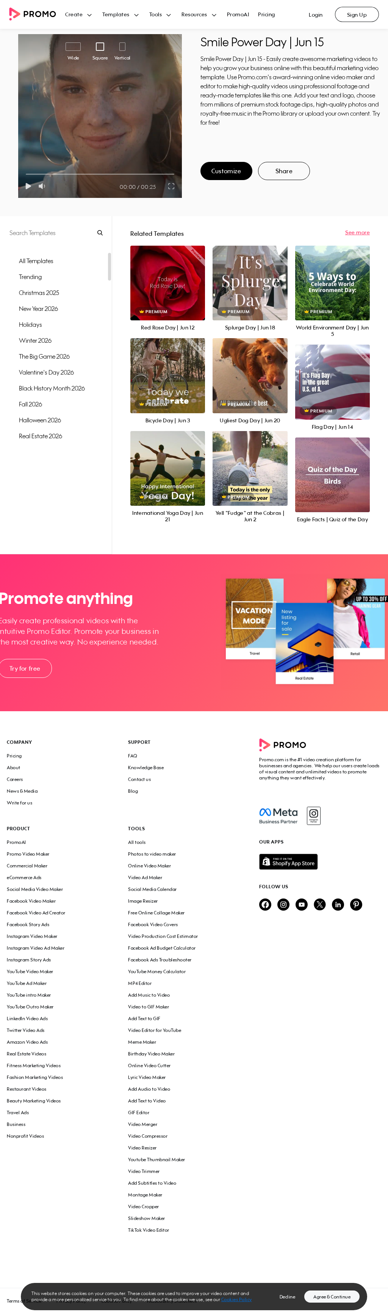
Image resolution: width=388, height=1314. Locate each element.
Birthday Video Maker (151, 1054)
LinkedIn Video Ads (27, 1018)
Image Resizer (143, 901)
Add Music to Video (149, 995)
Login (316, 14)
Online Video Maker (149, 866)
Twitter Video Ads (26, 1030)
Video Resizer (142, 1148)
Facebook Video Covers (153, 924)
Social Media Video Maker (35, 889)
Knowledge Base (146, 767)
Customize (226, 171)
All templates (36, 261)
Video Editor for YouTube (154, 1030)
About (13, 767)
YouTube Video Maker (30, 971)
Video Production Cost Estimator (163, 936)
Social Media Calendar (152, 889)
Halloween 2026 (40, 420)
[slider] (25, 174)
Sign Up (357, 14)
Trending (30, 277)
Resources (194, 14)
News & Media (22, 791)
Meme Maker (142, 1042)
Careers (15, 779)
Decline (288, 1297)
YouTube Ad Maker (27, 983)
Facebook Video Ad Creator (36, 913)
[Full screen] (171, 186)
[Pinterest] (356, 905)
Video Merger (142, 1124)
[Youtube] (302, 905)
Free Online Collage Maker (156, 913)
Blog (133, 791)
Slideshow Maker (146, 1218)
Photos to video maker (152, 854)
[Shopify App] (320, 862)
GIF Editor (138, 1112)
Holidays (30, 324)
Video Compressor (147, 1136)
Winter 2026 (35, 340)
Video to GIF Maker (148, 1007)
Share (284, 171)
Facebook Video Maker (31, 901)
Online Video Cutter (149, 1065)
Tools (155, 14)
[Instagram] (314, 816)
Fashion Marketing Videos (35, 1077)
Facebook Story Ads (28, 924)
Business (16, 1124)
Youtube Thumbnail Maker (156, 1159)
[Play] (28, 186)
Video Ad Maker (145, 877)
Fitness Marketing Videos (34, 1065)
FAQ (133, 756)
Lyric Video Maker (147, 1077)
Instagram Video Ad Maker (35, 948)
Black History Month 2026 (52, 388)
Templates (116, 14)
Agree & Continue (331, 1297)
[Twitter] (320, 905)
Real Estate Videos (26, 1054)
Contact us (139, 779)
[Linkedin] (338, 905)
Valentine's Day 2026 (46, 372)
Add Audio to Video (149, 1089)
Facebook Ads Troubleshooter (160, 960)
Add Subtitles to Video (152, 1183)
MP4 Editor (140, 983)
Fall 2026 (30, 404)
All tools (137, 842)
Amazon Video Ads (27, 1042)
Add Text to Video (147, 1101)
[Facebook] (278, 815)
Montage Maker (145, 1195)
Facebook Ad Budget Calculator (162, 948)
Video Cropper (143, 1206)
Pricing (266, 14)
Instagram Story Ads (29, 960)
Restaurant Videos (27, 1089)
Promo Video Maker (28, 854)
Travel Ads (18, 1112)
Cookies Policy (236, 1299)
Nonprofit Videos (25, 1136)
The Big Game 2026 (44, 356)
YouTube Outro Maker (30, 1007)
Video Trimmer (144, 1171)
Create (74, 14)
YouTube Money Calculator (157, 971)
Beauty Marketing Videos (34, 1101)
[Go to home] (37, 15)
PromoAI (238, 14)
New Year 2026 (38, 308)
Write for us (19, 803)
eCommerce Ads (24, 877)
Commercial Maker (27, 866)
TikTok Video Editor (148, 1230)
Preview (168, 274)
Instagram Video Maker (32, 936)
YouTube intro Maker (29, 995)
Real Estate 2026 (40, 436)
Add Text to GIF (144, 1018)
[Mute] (43, 186)
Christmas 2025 (39, 292)
